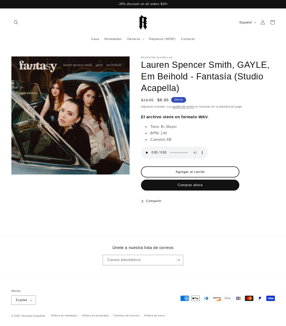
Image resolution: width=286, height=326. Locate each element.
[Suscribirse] (178, 260)
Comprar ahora (190, 185)
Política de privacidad (95, 315)
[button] (16, 22)
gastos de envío (183, 106)
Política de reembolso (64, 315)
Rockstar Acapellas (34, 315)
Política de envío (154, 315)
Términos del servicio (126, 315)
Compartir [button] (153, 201)
